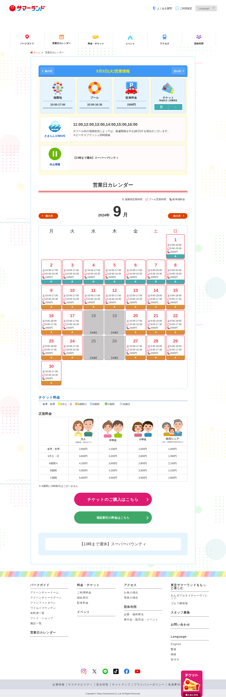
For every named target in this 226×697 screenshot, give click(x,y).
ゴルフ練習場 (179, 603)
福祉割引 (83, 597)
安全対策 (102, 684)
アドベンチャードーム (44, 592)
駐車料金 (83, 602)
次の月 (177, 215)
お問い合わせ (180, 624)
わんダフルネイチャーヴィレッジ (189, 597)
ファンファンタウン (43, 602)
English (176, 644)
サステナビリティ (80, 684)
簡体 (174, 654)
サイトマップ (121, 684)
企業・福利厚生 (134, 614)
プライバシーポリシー (149, 684)
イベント (83, 612)
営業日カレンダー (43, 632)
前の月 (49, 215)
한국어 (175, 659)
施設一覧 (36, 623)
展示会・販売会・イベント (141, 619)
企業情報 (58, 684)
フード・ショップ (41, 618)
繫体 (174, 649)
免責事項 (174, 684)
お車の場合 (131, 592)
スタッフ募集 (180, 612)
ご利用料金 (84, 592)
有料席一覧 (37, 613)
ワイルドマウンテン (43, 608)
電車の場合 (131, 597)
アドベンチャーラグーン (46, 597)
